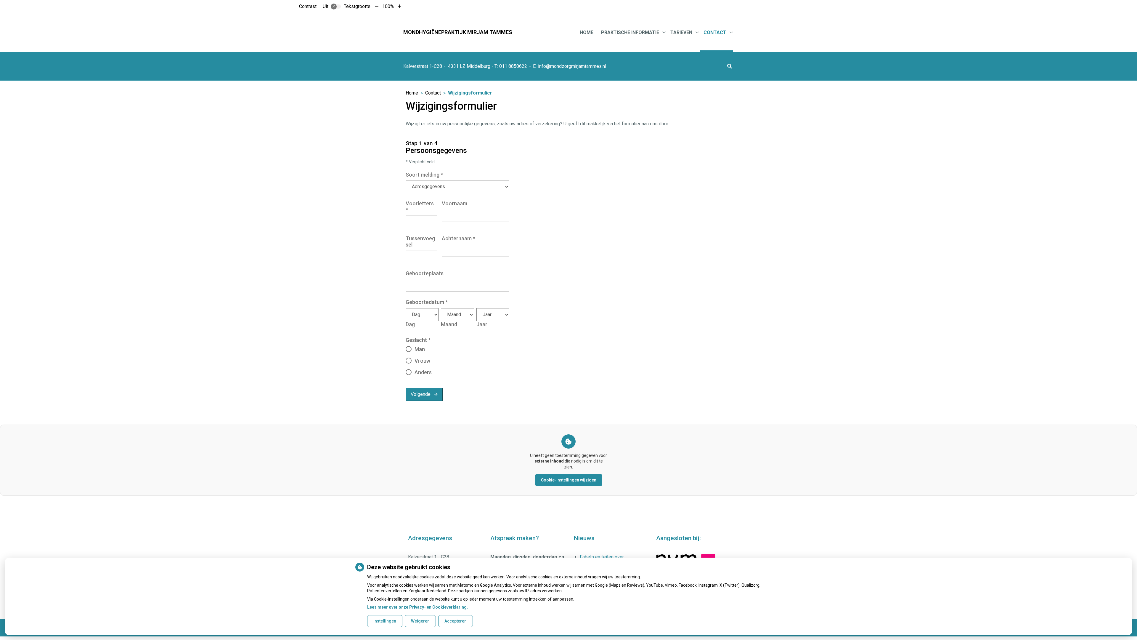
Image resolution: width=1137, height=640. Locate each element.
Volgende (421, 394)
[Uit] (336, 6)
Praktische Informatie (630, 32)
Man (420, 349)
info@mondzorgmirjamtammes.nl (572, 66)
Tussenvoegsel (420, 241)
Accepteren (455, 621)
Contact (715, 32)
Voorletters (420, 206)
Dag (410, 324)
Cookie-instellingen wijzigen (568, 480)
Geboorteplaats (425, 273)
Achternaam (458, 238)
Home (586, 32)
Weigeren (420, 621)
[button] (729, 66)
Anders (423, 372)
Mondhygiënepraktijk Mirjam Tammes (457, 32)
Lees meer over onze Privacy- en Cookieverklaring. (417, 607)
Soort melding (424, 175)
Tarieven (681, 32)
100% (388, 6)
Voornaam (454, 203)
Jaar (481, 324)
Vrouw (422, 361)
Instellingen (384, 621)
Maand (449, 324)
